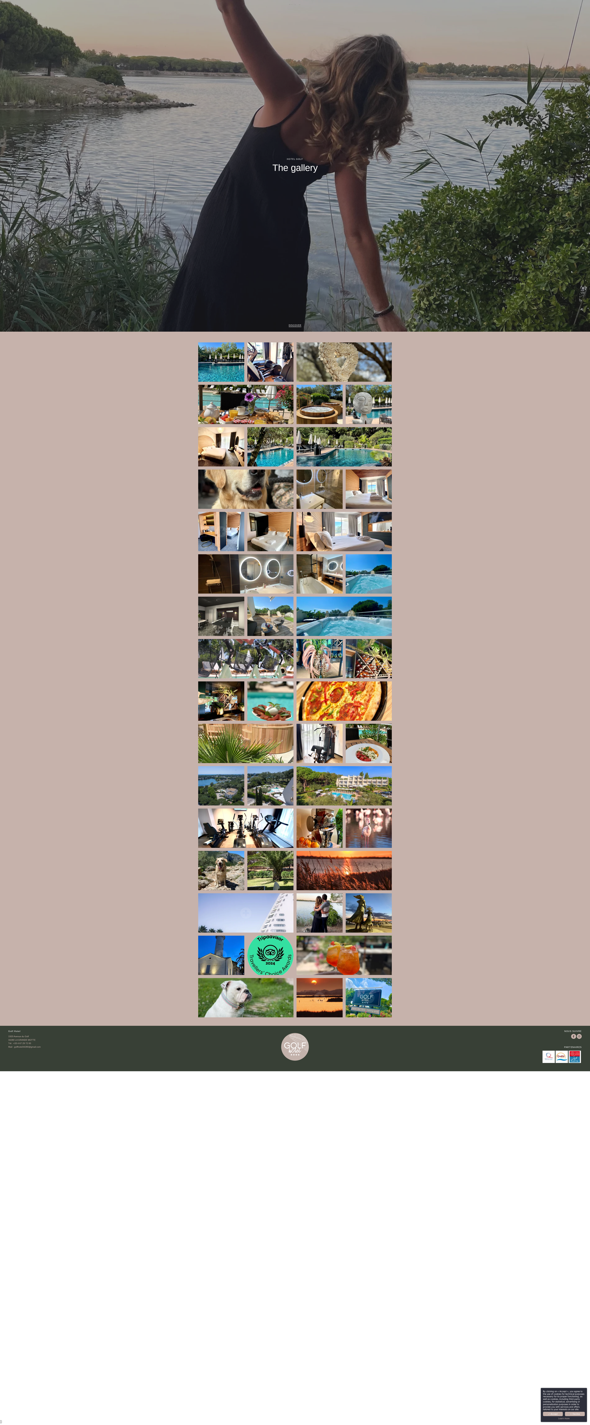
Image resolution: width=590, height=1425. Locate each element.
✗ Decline (575, 1414)
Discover (295, 325)
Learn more (564, 1418)
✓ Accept (553, 1414)
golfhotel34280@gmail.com (27, 1047)
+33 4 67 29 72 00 (22, 1043)
